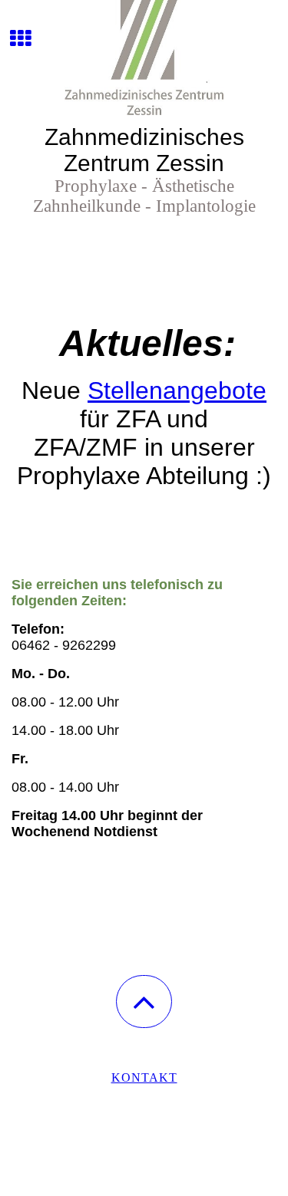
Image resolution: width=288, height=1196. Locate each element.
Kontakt (144, 1077)
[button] (144, 1001)
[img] (144, 57)
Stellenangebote (177, 390)
